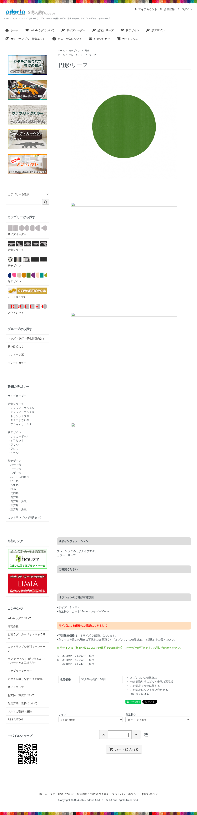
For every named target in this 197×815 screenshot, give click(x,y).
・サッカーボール (18, 436)
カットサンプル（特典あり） (27, 38)
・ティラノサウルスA (21, 408)
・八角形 (13, 485)
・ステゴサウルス (18, 420)
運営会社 (13, 626)
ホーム (14, 30)
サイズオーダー (76, 30)
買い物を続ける (139, 693)
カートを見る (130, 38)
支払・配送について (70, 38)
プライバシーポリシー (125, 794)
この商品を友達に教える (145, 685)
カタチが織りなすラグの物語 (25, 678)
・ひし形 (13, 480)
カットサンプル (17, 297)
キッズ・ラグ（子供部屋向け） (26, 338)
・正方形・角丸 (17, 509)
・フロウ (13, 448)
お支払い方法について (21, 695)
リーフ (92, 55)
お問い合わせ (102, 38)
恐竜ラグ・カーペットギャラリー (26, 636)
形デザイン (158, 30)
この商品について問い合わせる (149, 689)
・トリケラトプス (18, 416)
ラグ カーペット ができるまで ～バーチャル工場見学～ (27, 660)
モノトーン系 (16, 354)
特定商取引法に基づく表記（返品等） (153, 681)
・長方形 (13, 497)
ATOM (19, 719)
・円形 (12, 489)
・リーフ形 (14, 468)
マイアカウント (147, 9)
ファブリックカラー (20, 670)
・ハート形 (14, 464)
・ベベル (13, 452)
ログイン (186, 9)
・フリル (13, 444)
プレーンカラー (77, 55)
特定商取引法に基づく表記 (93, 794)
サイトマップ (16, 687)
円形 (86, 50)
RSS (10, 719)
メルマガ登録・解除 (20, 711)
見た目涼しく (16, 346)
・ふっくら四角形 (18, 476)
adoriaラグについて (42, 30)
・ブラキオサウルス (20, 424)
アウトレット (16, 312)
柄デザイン (132, 30)
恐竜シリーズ (106, 30)
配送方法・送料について (22, 703)
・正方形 (13, 505)
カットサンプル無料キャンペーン (26, 648)
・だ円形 (13, 493)
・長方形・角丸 (17, 501)
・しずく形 (14, 472)
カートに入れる (127, 749)
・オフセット (16, 440)
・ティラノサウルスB (21, 412)
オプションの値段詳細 (143, 677)
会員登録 (169, 9)
